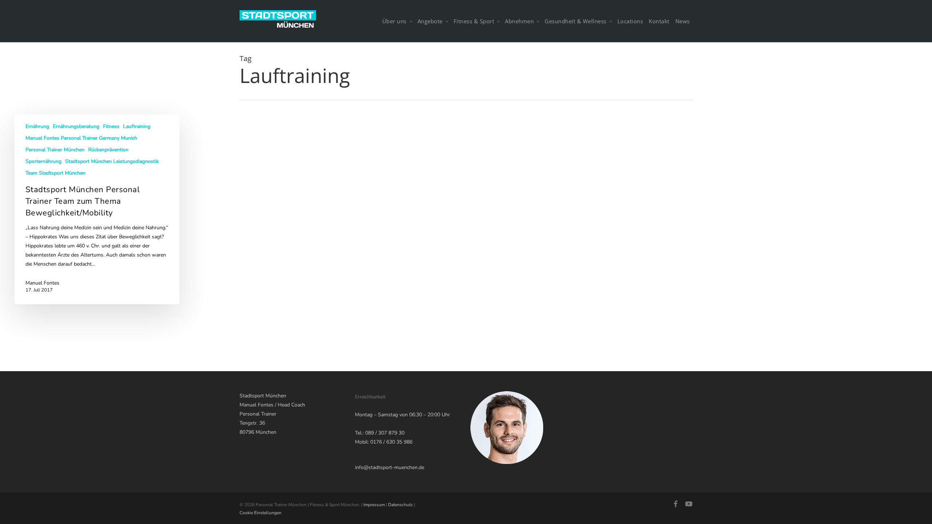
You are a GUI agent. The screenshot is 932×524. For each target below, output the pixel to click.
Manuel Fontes (42, 282)
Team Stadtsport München (55, 173)
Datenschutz (400, 505)
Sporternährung (43, 161)
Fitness (111, 126)
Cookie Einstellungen (260, 513)
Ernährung (37, 126)
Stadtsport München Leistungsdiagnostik (112, 161)
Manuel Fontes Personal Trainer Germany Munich (81, 138)
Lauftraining (136, 126)
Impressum (374, 505)
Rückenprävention (108, 149)
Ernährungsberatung (76, 126)
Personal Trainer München (54, 149)
